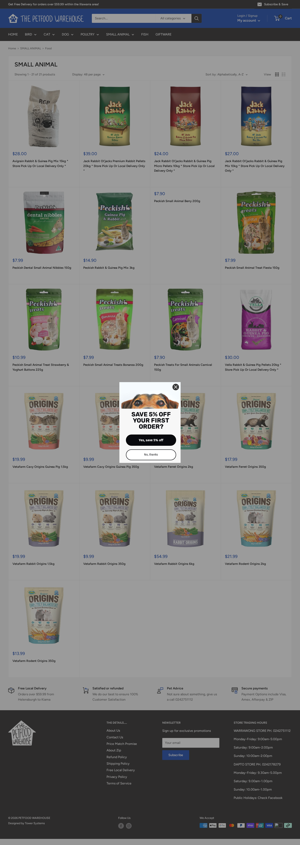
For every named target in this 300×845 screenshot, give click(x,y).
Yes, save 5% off (151, 440)
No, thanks (151, 454)
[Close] (176, 387)
